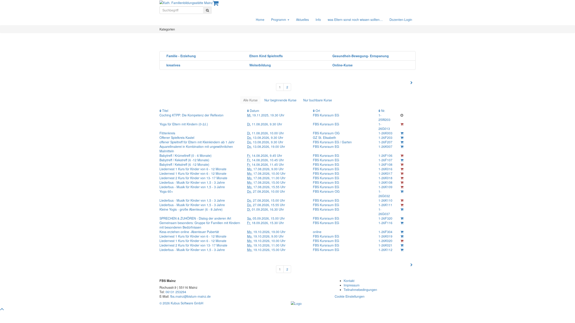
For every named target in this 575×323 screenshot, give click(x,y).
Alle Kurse (250, 100)
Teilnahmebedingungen (360, 289)
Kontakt (349, 280)
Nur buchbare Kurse (317, 100)
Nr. (382, 110)
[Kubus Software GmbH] (296, 303)
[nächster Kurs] (411, 82)
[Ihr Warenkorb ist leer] (216, 4)
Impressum (352, 285)
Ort (317, 110)
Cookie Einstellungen (350, 296)
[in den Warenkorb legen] (401, 133)
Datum (254, 110)
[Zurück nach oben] (2, 310)
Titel (164, 110)
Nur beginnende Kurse (280, 100)
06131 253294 (176, 292)
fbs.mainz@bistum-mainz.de (190, 296)
